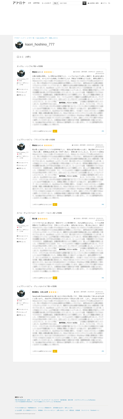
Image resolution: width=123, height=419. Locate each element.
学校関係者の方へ (32, 407)
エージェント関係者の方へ (45, 407)
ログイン (104, 3)
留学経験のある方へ (58, 407)
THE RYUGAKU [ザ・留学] (22, 400)
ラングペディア (35, 400)
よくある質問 (18, 410)
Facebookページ (95, 410)
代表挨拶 (77, 410)
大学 (29, 3)
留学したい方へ (69, 407)
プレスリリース (85, 410)
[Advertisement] (61, 20)
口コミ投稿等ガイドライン (30, 410)
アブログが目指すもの (20, 407)
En (109, 3)
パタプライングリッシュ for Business (84, 400)
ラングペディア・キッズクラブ (50, 400)
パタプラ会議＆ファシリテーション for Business (47, 401)
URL (103, 131)
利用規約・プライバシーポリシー (46, 410)
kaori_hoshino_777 (39, 44)
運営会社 (71, 410)
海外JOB (70, 400)
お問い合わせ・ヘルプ (62, 410)
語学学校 (36, 3)
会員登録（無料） (95, 3)
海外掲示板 (63, 400)
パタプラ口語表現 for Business (23, 401)
